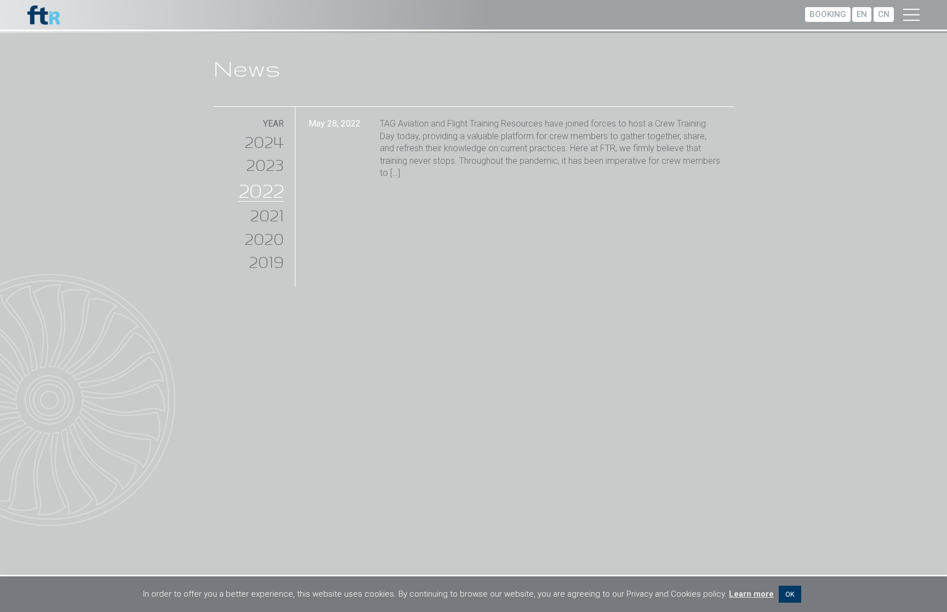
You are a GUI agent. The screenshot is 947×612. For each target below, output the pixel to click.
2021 (267, 215)
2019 (266, 261)
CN (883, 14)
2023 (265, 164)
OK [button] (790, 594)
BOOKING (827, 14)
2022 (261, 190)
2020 (264, 238)
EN (862, 14)
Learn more (751, 594)
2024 (264, 141)
